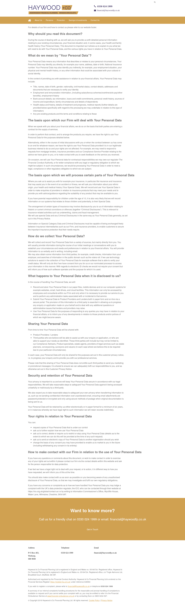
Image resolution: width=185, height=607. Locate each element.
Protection (61, 20)
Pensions (49, 20)
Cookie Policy (94, 600)
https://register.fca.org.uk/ (60, 582)
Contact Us (95, 20)
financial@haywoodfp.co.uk (108, 10)
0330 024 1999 (104, 6)
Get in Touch (92, 529)
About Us (38, 20)
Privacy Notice (106, 600)
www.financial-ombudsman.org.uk (60, 596)
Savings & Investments (78, 20)
